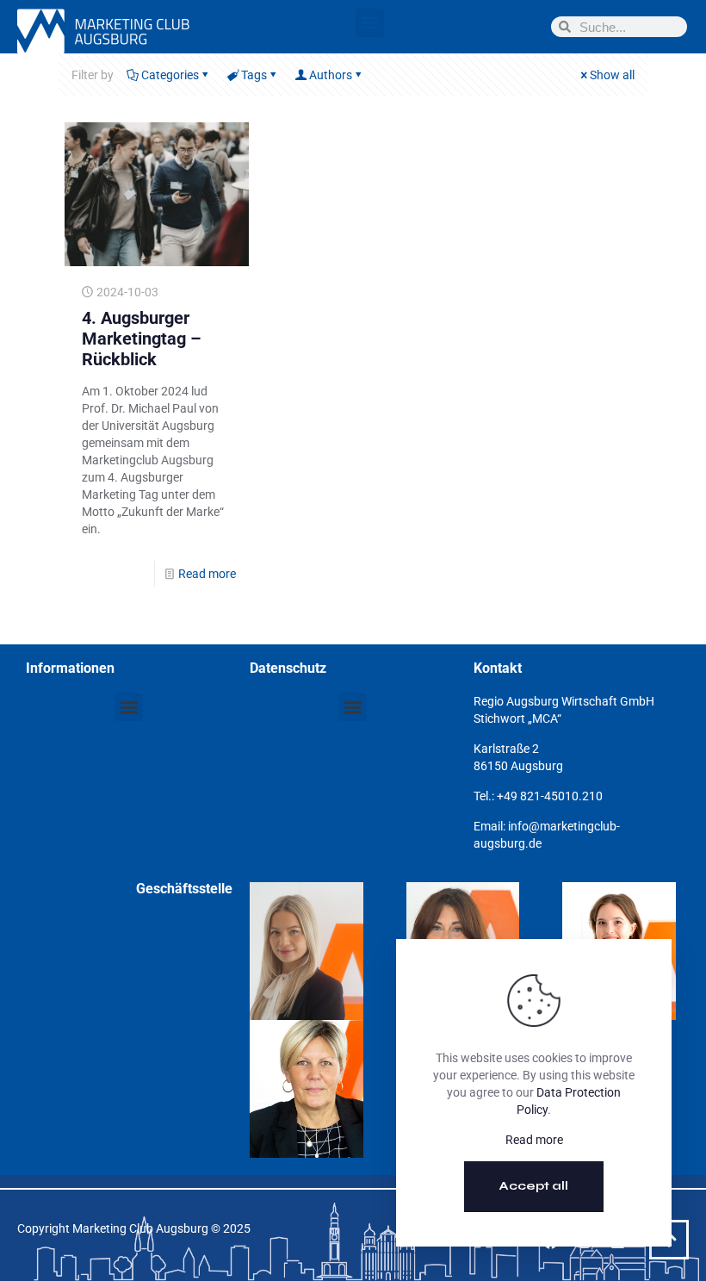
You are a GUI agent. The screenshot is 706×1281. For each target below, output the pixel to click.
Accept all (533, 1185)
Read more (207, 574)
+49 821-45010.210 (550, 796)
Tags (254, 75)
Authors (330, 75)
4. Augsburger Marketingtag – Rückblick (141, 339)
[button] (370, 23)
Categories (170, 75)
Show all (612, 75)
